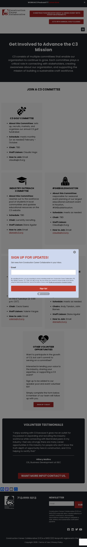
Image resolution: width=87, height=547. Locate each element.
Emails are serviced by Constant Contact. (60, 282)
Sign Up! (43, 288)
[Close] (74, 252)
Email (13, 267)
